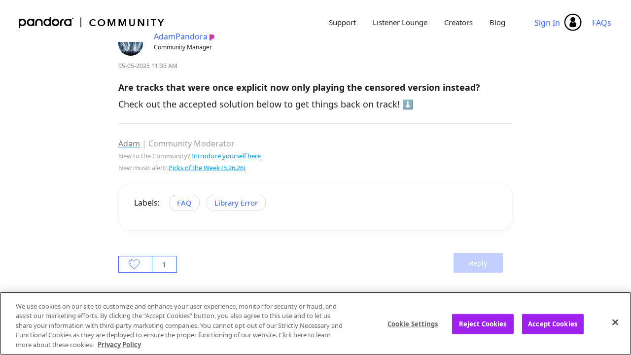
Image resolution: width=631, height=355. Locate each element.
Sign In (547, 22)
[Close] (615, 322)
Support (342, 22)
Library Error (236, 203)
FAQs (601, 22)
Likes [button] (135, 264)
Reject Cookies (483, 324)
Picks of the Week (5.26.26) (207, 167)
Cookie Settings (412, 324)
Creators (458, 22)
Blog (497, 22)
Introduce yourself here (226, 155)
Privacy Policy (119, 344)
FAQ (184, 203)
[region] (315, 323)
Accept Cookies (552, 324)
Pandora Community (92, 22)
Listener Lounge (400, 22)
